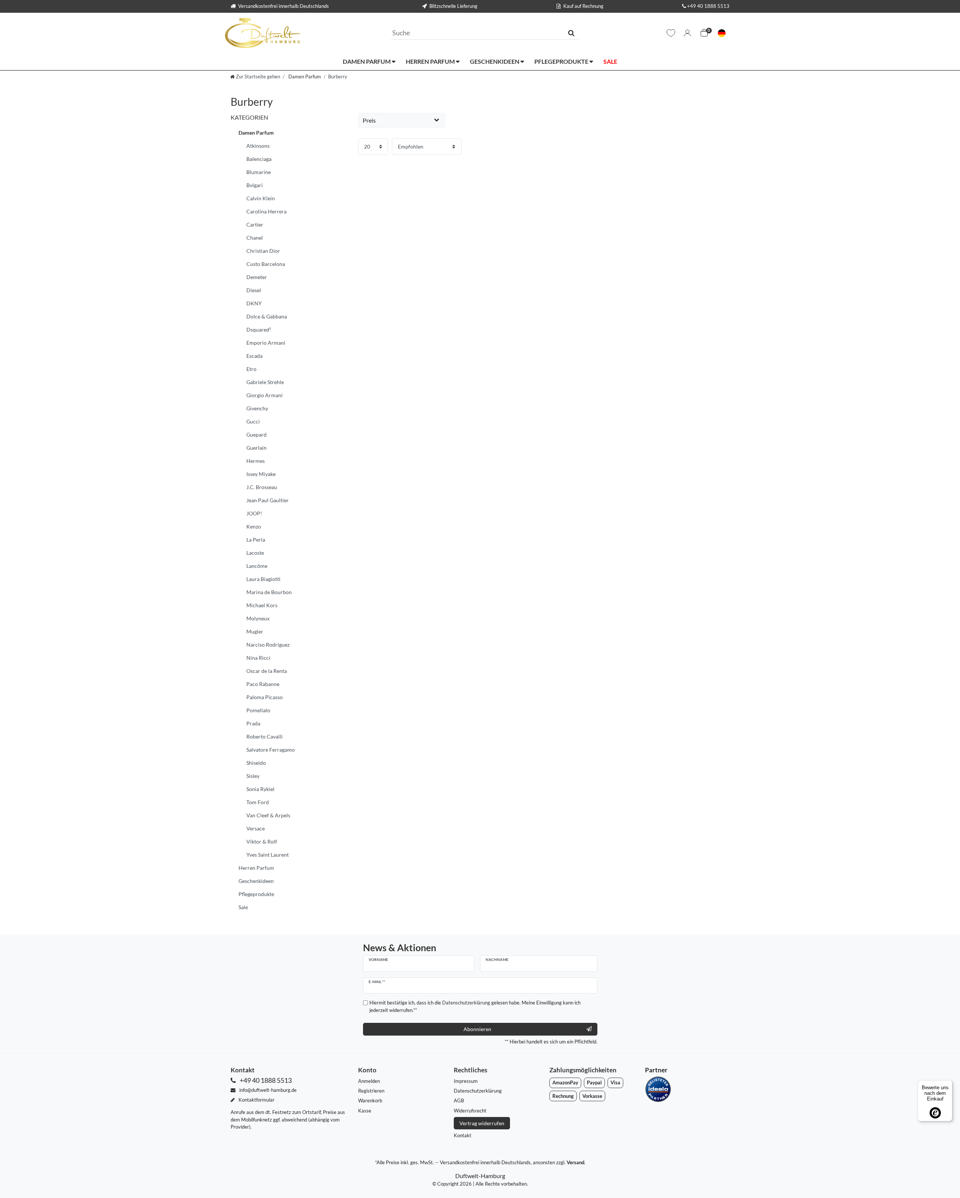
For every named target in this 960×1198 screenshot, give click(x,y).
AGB (459, 1100)
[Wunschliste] (671, 33)
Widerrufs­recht (470, 1111)
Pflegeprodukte (562, 61)
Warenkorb (370, 1100)
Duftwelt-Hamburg (480, 1175)
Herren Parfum (431, 61)
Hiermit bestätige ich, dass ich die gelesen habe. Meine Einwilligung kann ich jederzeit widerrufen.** (474, 1006)
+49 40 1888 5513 (708, 6)
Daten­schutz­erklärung (478, 1091)
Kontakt (462, 1135)
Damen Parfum (367, 61)
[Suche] (571, 32)
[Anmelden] (687, 33)
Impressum (466, 1081)
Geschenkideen (495, 61)
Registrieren (371, 1091)
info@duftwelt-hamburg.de (267, 1090)
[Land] (722, 33)
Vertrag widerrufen (481, 1123)
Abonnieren (477, 1029)
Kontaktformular (255, 1100)
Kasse (364, 1111)
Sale (610, 61)
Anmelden (369, 1081)
